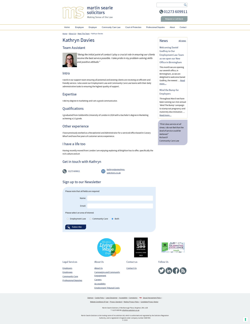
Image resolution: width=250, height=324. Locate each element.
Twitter (161, 270)
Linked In (168, 270)
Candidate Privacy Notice (149, 302)
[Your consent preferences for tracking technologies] (245, 319)
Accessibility (100, 283)
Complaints (133, 298)
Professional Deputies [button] (155, 27)
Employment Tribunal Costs (107, 288)
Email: (83, 206)
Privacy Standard (116, 302)
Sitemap (90, 298)
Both (117, 218)
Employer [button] (93, 27)
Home (67, 27)
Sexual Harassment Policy (152, 298)
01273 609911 (176, 11)
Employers (67, 268)
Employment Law (78, 218)
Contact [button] (183, 27)
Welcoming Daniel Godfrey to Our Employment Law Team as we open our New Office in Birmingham (172, 55)
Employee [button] (79, 27)
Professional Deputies (72, 280)
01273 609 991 (117, 310)
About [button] (172, 27)
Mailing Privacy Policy (131, 302)
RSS (183, 270)
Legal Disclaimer (111, 298)
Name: (83, 198)
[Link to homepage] (88, 12)
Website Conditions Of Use (99, 302)
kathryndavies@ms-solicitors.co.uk (116, 171)
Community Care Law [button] (111, 27)
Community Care (100, 218)
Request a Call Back (174, 19)
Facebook (176, 270)
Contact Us (131, 268)
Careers (97, 279)
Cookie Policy (99, 298)
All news (182, 40)
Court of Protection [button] (133, 27)
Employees (67, 272)
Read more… (165, 115)
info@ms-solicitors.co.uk (130, 310)
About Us (98, 268)
